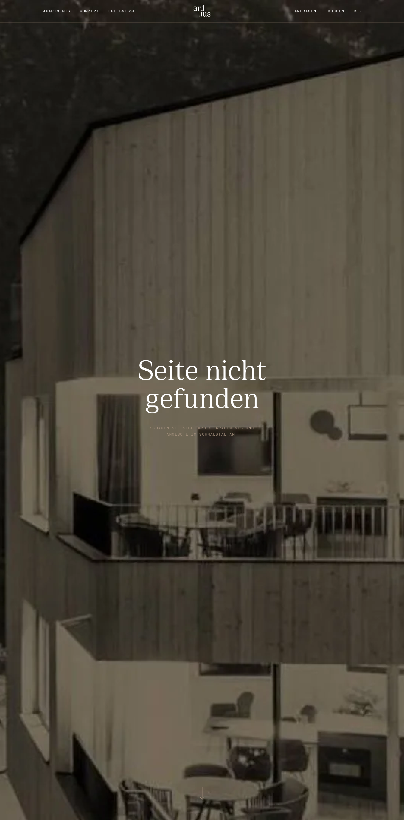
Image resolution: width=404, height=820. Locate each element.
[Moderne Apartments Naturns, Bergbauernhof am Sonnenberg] (202, 15)
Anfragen (305, 11)
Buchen (336, 11)
